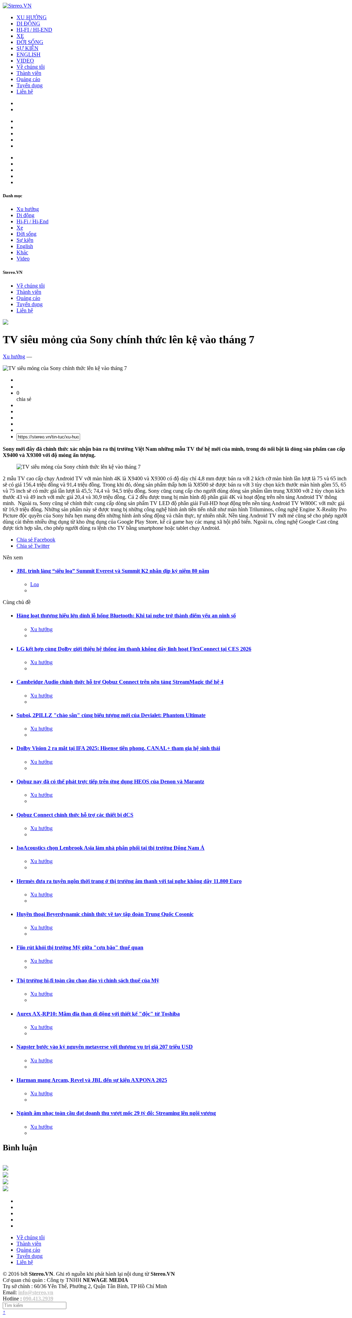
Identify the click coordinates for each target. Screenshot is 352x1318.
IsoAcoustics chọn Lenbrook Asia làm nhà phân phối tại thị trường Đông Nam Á (110, 848)
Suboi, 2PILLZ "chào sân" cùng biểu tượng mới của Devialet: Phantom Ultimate (111, 715)
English (24, 246)
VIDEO (25, 61)
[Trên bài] (5, 323)
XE (20, 36)
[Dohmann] (5, 1169)
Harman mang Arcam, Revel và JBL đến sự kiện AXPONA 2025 (91, 1080)
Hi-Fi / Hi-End (32, 221)
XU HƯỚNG (31, 17)
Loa (34, 584)
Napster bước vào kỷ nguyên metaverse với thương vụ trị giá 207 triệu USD (104, 1047)
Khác (22, 252)
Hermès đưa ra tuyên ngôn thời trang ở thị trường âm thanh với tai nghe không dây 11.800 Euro (129, 881)
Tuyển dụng (29, 85)
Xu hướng (27, 209)
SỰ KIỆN (27, 48)
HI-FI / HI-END (34, 30)
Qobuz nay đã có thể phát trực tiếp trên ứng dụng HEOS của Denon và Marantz (110, 781)
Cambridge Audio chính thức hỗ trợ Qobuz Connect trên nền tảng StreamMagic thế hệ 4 (119, 682)
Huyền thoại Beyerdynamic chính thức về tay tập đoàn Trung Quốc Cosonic (105, 914)
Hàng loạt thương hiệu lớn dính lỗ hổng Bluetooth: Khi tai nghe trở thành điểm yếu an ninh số (126, 615)
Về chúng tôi (30, 67)
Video (23, 258)
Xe (19, 228)
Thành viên (28, 73)
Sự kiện (24, 240)
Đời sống (26, 234)
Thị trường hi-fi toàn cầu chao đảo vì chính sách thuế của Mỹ (87, 980)
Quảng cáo (28, 79)
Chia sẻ (35, 540)
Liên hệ (24, 91)
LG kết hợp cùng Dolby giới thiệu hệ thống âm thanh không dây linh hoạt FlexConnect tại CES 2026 (133, 649)
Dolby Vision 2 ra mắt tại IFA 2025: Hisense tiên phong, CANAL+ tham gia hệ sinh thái (118, 748)
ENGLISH (28, 54)
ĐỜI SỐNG (29, 42)
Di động (25, 215)
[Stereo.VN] (17, 6)
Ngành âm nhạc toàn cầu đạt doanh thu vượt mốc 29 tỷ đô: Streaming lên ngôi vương (116, 1113)
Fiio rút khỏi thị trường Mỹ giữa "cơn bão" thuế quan (79, 947)
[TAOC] (5, 1189)
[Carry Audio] (5, 1176)
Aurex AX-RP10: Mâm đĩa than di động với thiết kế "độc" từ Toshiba (98, 1014)
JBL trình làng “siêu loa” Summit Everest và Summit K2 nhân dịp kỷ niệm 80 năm (112, 571)
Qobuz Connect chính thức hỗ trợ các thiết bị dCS (74, 815)
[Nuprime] (5, 1182)
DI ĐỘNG (28, 23)
